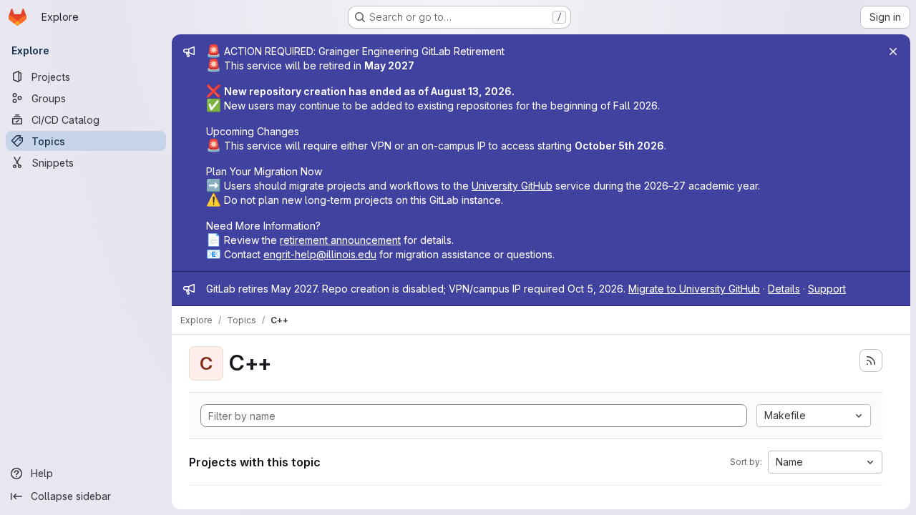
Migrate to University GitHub (694, 289)
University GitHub (512, 186)
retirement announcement (340, 240)
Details (784, 289)
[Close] (893, 51)
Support (827, 289)
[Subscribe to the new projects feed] (870, 360)
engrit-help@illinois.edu (319, 254)
